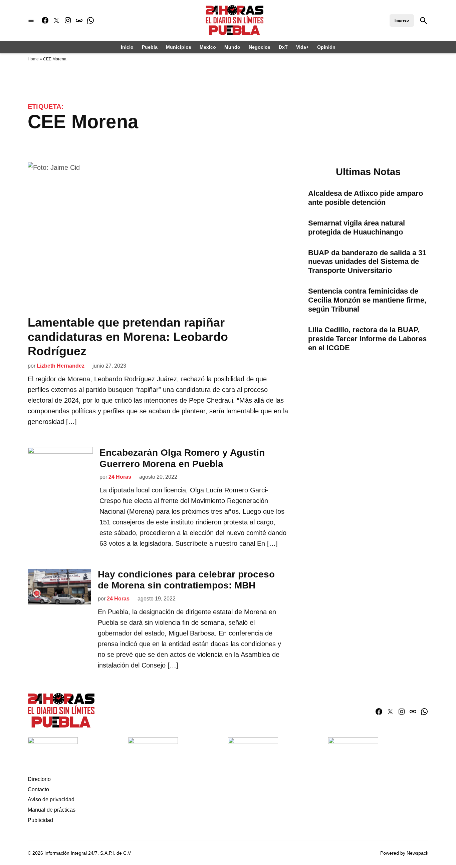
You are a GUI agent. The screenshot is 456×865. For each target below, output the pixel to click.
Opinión (326, 47)
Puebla (150, 47)
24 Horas (119, 477)
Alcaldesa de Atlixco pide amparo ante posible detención (365, 197)
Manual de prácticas (51, 810)
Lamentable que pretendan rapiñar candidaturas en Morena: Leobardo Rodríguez (128, 337)
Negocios (259, 47)
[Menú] (31, 20)
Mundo (232, 47)
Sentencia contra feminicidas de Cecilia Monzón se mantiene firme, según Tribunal (367, 300)
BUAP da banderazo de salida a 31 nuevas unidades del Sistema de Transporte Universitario (367, 262)
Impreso (402, 20)
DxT (283, 47)
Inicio (127, 47)
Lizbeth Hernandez (60, 366)
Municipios (178, 47)
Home (33, 59)
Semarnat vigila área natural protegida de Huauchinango (356, 227)
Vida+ (302, 47)
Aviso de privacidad (51, 799)
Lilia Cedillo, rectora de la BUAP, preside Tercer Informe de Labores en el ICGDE (367, 339)
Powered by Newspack (404, 853)
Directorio (39, 779)
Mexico (208, 47)
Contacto (38, 789)
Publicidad (40, 820)
